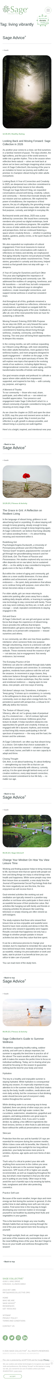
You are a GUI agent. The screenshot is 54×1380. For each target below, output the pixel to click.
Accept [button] (13, 1376)
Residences (8, 1306)
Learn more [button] (18, 1371)
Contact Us (8, 1326)
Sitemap (7, 1315)
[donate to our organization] (43, 20)
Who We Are (9, 1300)
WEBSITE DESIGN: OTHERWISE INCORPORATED (21, 1353)
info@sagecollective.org (16, 1292)
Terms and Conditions (14, 1321)
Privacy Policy (10, 1318)
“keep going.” (9, 693)
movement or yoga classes (29, 673)
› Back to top (9, 444)
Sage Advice (9, 1303)
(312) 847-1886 (9, 1290)
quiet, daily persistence (29, 582)
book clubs (8, 679)
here (34, 963)
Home (5, 1298)
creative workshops (25, 679)
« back (6, 50)
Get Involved (9, 1309)
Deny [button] (52, 1364)
